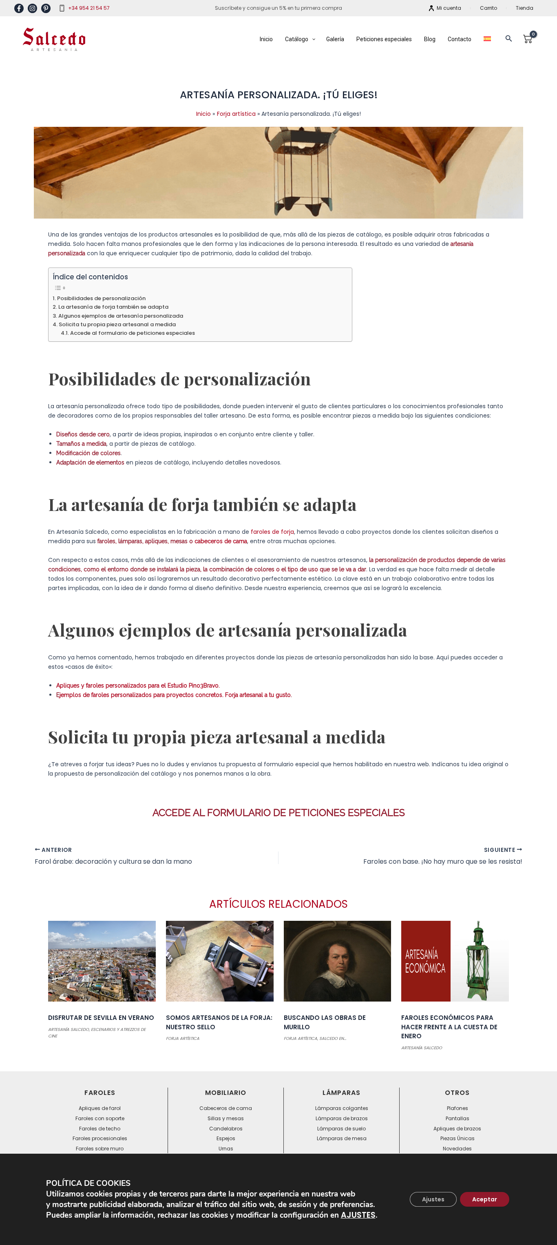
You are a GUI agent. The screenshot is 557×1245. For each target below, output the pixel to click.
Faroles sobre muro (100, 1148)
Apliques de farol (100, 1108)
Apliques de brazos (457, 1128)
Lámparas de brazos (342, 1118)
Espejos (226, 1138)
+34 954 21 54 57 (89, 7)
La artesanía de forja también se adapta (113, 307)
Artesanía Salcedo (68, 1029)
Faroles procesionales (100, 1138)
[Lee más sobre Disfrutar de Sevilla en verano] (102, 964)
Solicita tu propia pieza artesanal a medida (117, 324)
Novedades (457, 1148)
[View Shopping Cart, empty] (527, 39)
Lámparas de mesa (342, 1138)
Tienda (524, 7)
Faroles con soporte (99, 1118)
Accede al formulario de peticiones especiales (132, 333)
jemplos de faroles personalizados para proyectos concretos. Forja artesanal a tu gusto (175, 695)
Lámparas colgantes (341, 1108)
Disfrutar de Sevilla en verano (101, 1017)
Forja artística (182, 1038)
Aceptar (484, 1199)
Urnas (226, 1148)
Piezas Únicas (457, 1138)
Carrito (488, 7)
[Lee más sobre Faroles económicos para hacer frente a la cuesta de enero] (455, 964)
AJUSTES (358, 1215)
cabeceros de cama (221, 541)
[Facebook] (19, 8)
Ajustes (433, 1199)
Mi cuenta (449, 7)
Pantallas (457, 1118)
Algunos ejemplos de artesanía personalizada (120, 316)
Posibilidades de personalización (101, 298)
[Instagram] (32, 8)
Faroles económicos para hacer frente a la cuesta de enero (449, 1026)
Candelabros (226, 1128)
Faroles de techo (99, 1128)
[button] (509, 39)
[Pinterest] (46, 8)
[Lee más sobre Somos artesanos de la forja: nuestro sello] (220, 964)
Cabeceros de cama (225, 1108)
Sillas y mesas (226, 1118)
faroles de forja (272, 532)
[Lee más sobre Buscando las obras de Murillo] (337, 964)
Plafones (457, 1108)
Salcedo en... (332, 1038)
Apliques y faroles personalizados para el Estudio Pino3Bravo (137, 685)
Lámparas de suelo (341, 1128)
